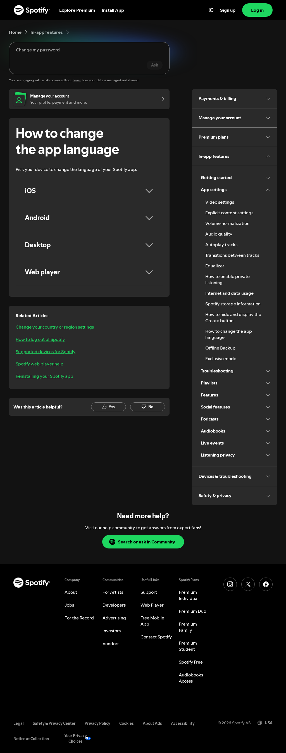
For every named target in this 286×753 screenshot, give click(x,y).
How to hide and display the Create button (233, 317)
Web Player (152, 605)
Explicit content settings (229, 213)
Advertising (114, 618)
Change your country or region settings (55, 327)
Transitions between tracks (232, 255)
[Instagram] (230, 584)
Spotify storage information (233, 304)
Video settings (219, 202)
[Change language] (211, 10)
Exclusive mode (220, 358)
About (71, 592)
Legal (18, 723)
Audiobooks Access (191, 678)
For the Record (79, 618)
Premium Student (188, 646)
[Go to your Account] (161, 99)
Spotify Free (191, 662)
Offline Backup (220, 348)
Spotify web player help (39, 364)
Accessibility (183, 723)
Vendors (111, 643)
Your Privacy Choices (75, 738)
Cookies (126, 723)
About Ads (152, 723)
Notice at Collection (31, 739)
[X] (248, 584)
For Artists (113, 592)
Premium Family (188, 627)
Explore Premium (77, 10)
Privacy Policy (97, 723)
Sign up (227, 10)
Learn (77, 80)
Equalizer (214, 266)
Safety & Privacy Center (54, 723)
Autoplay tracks (221, 244)
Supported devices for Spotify (45, 351)
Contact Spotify (156, 637)
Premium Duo (192, 611)
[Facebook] (266, 584)
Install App (113, 10)
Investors (112, 631)
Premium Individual (189, 595)
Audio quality (218, 234)
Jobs (69, 605)
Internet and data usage (229, 293)
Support (148, 592)
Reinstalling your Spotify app (44, 376)
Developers (114, 605)
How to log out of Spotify (40, 339)
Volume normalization (227, 223)
